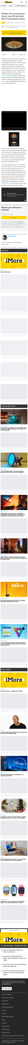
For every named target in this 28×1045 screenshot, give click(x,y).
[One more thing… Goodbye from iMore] (14, 940)
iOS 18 (10, 5)
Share (5, 54)
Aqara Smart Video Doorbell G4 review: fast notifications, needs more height (14, 958)
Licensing (4, 1013)
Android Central (5, 1029)
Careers (3, 1010)
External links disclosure (7, 1016)
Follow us (16, 54)
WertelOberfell (5, 76)
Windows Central (6, 1032)
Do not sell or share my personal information (12, 1035)
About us (4, 1019)
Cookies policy (5, 1004)
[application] (14, 120)
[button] (26, 2)
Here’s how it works (14, 27)
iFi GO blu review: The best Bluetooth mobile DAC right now (14, 965)
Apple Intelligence (20, 5)
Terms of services (18, 221)
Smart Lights (12, 9)
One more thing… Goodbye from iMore (15, 945)
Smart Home (4, 9)
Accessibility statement (7, 1007)
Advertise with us (6, 1026)
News (3, 22)
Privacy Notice (20, 223)
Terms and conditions (7, 994)
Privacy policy (5, 1000)
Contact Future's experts (7, 997)
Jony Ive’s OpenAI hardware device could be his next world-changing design (14, 972)
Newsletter (24, 54)
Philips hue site (6, 183)
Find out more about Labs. (16, 33)
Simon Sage (10, 22)
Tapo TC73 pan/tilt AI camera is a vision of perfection (13, 951)
